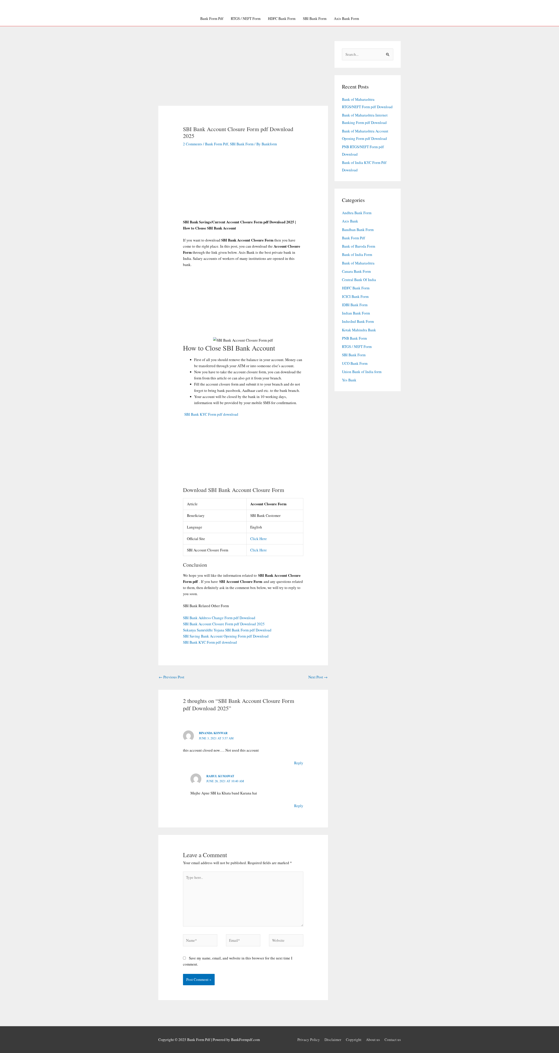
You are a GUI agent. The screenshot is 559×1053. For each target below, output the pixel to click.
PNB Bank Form (354, 338)
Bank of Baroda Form (358, 246)
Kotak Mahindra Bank (359, 329)
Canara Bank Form (356, 271)
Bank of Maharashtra (358, 263)
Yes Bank (349, 379)
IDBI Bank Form (354, 304)
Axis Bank (350, 221)
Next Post (318, 676)
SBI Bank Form (314, 18)
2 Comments (192, 143)
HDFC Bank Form (281, 18)
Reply (298, 762)
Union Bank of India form (361, 371)
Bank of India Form (357, 254)
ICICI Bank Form (355, 296)
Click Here (258, 538)
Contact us (393, 1039)
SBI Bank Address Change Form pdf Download (219, 617)
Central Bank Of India (359, 279)
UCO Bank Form (354, 363)
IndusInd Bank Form (358, 321)
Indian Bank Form (356, 313)
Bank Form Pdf (211, 18)
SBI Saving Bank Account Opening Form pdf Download (226, 636)
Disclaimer (332, 1039)
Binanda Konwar (213, 733)
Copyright (353, 1039)
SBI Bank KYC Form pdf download (210, 414)
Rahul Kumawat (220, 776)
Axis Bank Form (346, 18)
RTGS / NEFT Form (246, 18)
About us (373, 1039)
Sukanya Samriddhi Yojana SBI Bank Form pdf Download (227, 629)
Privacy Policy (308, 1039)
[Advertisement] (243, 73)
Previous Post (171, 676)
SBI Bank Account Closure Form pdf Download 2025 (224, 623)
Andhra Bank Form (356, 212)
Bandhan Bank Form (358, 229)
